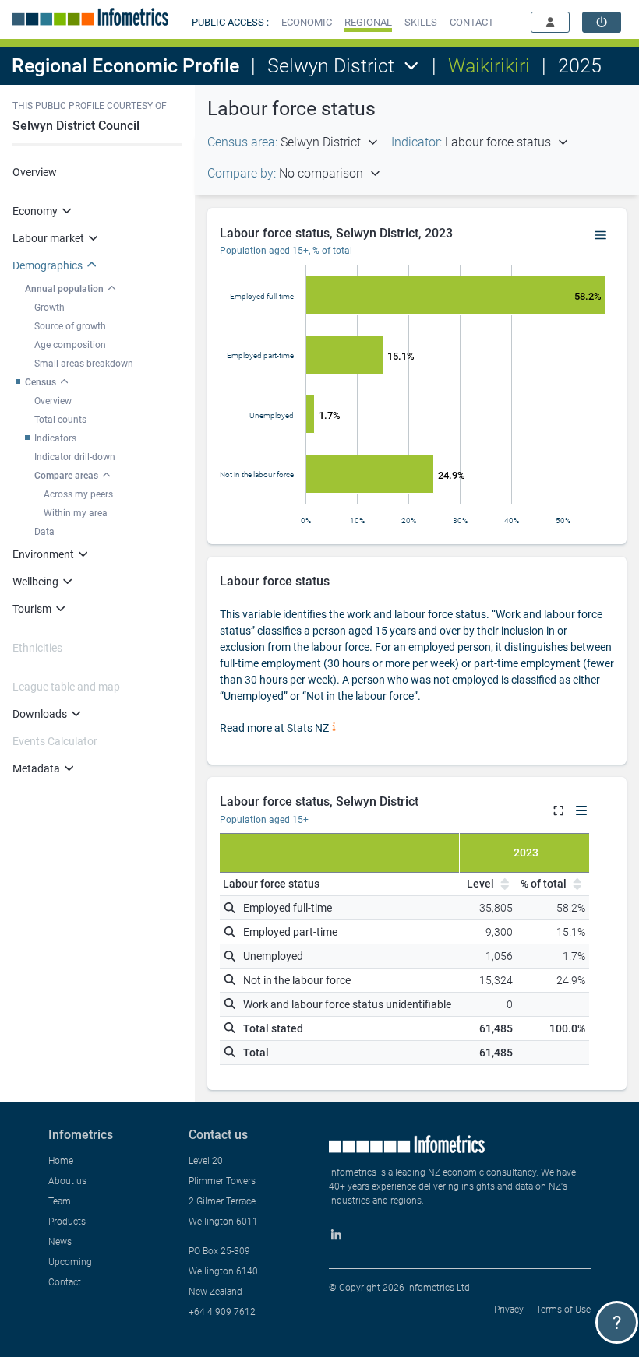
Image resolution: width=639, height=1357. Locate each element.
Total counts (60, 419)
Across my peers (78, 494)
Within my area (76, 513)
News (60, 1241)
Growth (49, 307)
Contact (64, 1282)
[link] (601, 22)
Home (60, 1160)
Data (44, 531)
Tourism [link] (31, 609)
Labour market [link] (48, 238)
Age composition (70, 344)
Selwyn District (330, 65)
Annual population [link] (64, 288)
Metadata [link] (36, 768)
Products (67, 1221)
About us (67, 1181)
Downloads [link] (39, 714)
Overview (34, 172)
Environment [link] (43, 554)
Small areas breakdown (83, 363)
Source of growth (70, 326)
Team (59, 1201)
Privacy (509, 1309)
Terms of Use (563, 1309)
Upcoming (70, 1262)
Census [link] (40, 382)
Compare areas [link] (66, 475)
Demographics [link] (47, 265)
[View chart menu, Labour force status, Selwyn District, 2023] (601, 236)
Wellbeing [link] (35, 581)
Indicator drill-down (74, 457)
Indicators (55, 438)
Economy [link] (35, 211)
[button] (306, 22)
